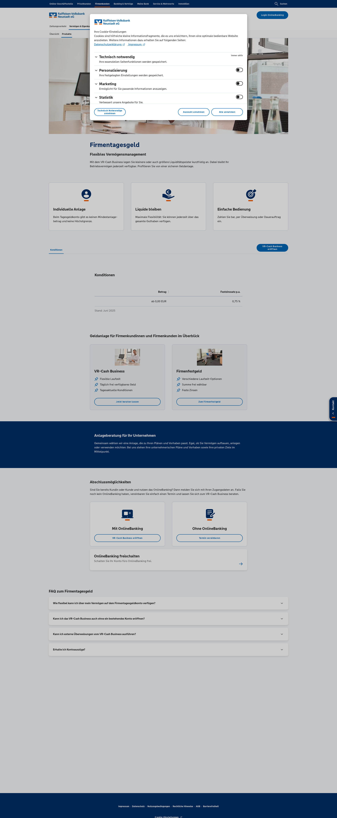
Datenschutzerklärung (108, 44)
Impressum (135, 44)
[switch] (239, 70)
